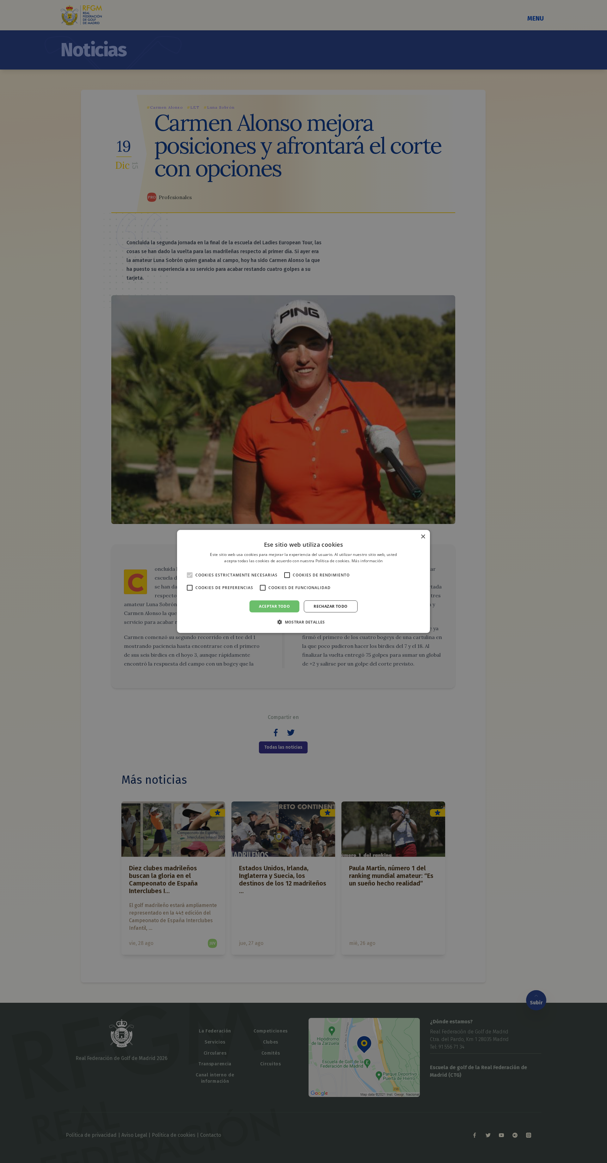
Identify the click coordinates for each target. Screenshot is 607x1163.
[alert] (303, 581)
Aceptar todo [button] (274, 606)
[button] (303, 622)
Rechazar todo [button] (330, 606)
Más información (367, 560)
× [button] (422, 536)
